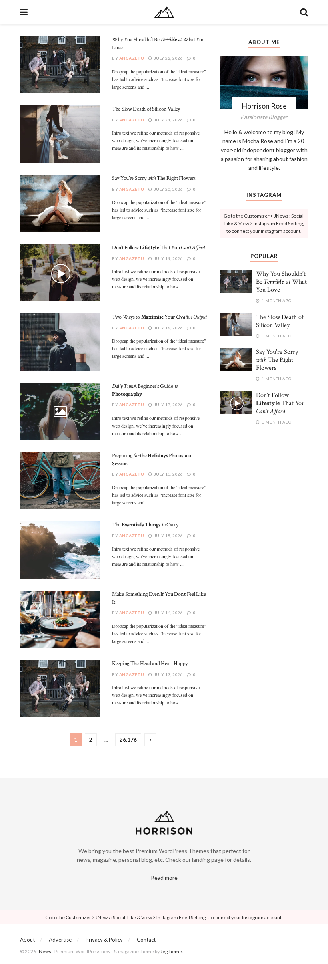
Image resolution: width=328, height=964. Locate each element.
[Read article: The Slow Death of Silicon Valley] (60, 134)
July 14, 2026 (168, 612)
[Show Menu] (24, 12)
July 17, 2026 (168, 404)
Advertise (60, 939)
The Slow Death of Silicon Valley (146, 109)
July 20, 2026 (168, 189)
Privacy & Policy (104, 939)
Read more (164, 877)
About (27, 939)
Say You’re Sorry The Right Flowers (154, 178)
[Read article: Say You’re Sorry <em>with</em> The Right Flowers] (60, 203)
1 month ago (276, 300)
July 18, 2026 (168, 327)
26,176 (128, 739)
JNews (44, 951)
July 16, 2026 (168, 474)
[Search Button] (304, 12)
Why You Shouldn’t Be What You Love (281, 282)
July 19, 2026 (168, 258)
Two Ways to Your (159, 317)
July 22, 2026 (168, 58)
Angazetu (131, 58)
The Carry (145, 524)
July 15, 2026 (168, 535)
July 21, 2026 (168, 119)
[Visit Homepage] (164, 12)
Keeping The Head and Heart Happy (150, 663)
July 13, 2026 (168, 674)
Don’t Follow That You (158, 247)
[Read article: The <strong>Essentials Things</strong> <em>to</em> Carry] (60, 550)
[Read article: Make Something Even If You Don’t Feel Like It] (60, 619)
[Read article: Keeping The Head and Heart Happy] (60, 688)
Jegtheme (171, 951)
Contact (146, 939)
